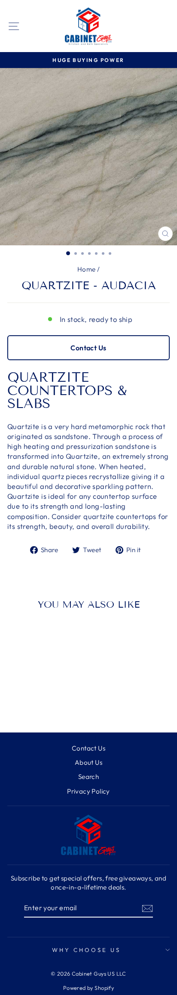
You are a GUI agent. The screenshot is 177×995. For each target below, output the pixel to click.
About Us (88, 762)
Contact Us (88, 347)
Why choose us (86, 949)
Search (88, 777)
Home (86, 269)
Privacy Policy (88, 791)
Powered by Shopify (88, 987)
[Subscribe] (147, 908)
